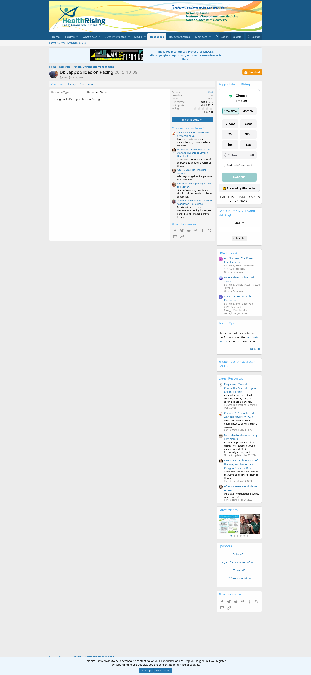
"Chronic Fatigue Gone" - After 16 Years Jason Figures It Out (194, 202)
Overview (57, 84)
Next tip (255, 348)
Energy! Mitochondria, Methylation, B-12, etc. (236, 312)
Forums (70, 36)
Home (56, 36)
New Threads (228, 252)
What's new (90, 36)
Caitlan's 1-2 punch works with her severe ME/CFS (193, 134)
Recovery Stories (179, 36)
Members (201, 36)
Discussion (86, 84)
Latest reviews (57, 42)
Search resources (76, 42)
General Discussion (234, 272)
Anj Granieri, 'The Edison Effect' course (239, 260)
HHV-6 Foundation (239, 578)
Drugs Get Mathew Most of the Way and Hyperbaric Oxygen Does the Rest (193, 153)
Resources (157, 36)
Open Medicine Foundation (239, 562)
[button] (77, 36)
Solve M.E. (239, 554)
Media (138, 36)
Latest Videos (228, 510)
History (71, 84)
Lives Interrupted (115, 36)
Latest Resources (231, 378)
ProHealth (239, 570)
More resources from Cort (190, 128)
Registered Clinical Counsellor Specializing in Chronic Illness (240, 387)
